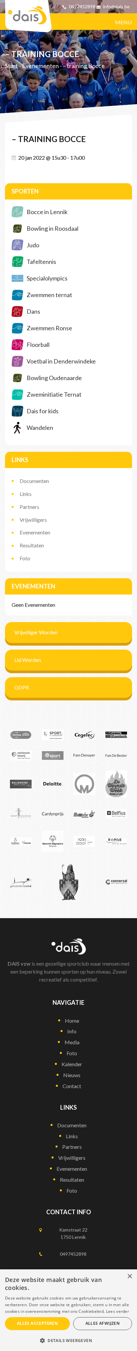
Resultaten (32, 545)
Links (26, 494)
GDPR (21, 687)
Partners (29, 507)
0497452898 (82, 6)
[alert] (68, 1310)
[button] (68, 1340)
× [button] (129, 1276)
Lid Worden (27, 660)
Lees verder (117, 1311)
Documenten (34, 481)
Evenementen (40, 65)
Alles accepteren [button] (37, 1323)
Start (11, 65)
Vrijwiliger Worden (36, 632)
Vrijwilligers (33, 520)
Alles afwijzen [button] (102, 1323)
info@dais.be (116, 6)
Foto (25, 558)
